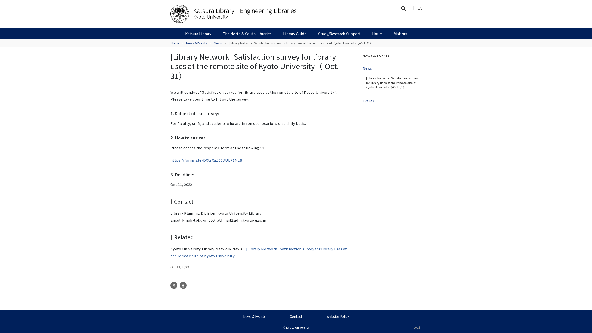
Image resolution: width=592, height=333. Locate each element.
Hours (377, 33)
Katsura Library (198, 33)
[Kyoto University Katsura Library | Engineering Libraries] (244, 14)
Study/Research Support (339, 33)
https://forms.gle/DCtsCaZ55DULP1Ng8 (206, 160)
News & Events (196, 43)
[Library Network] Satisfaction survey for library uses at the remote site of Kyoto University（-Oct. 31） (392, 82)
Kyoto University (297, 327)
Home (175, 43)
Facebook (183, 285)
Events (368, 100)
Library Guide (294, 33)
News (218, 43)
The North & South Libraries (247, 33)
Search (405, 8)
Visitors (400, 33)
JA (419, 8)
